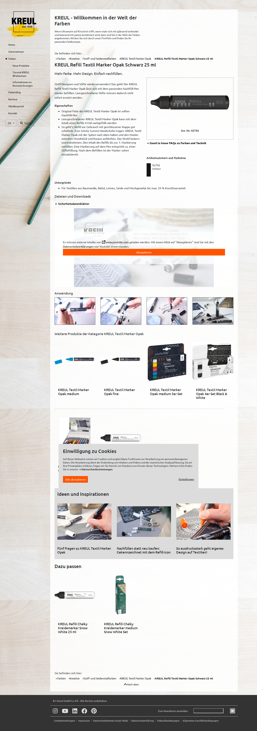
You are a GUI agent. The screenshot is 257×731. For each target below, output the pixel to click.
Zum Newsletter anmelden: (173, 710)
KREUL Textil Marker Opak (135, 58)
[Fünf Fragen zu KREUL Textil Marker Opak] (84, 523)
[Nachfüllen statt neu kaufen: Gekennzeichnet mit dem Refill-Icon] (144, 523)
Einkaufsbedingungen (168, 720)
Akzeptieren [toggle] (144, 252)
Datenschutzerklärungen (78, 246)
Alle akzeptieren (75, 479)
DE (10, 123)
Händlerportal (16, 106)
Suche (28, 123)
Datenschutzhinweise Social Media (110, 720)
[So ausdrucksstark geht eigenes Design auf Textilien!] (203, 523)
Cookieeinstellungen (65, 720)
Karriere (12, 99)
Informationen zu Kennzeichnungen (23, 83)
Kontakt (12, 113)
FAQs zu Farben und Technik (178, 143)
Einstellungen (186, 479)
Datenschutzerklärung (142, 720)
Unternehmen (16, 51)
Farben (12, 58)
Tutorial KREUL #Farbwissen (21, 74)
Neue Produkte (21, 65)
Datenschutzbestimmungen (96, 469)
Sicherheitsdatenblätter (73, 203)
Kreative (75, 58)
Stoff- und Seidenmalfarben (99, 58)
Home (11, 44)
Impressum (84, 720)
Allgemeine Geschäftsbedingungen (201, 720)
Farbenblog (14, 92)
